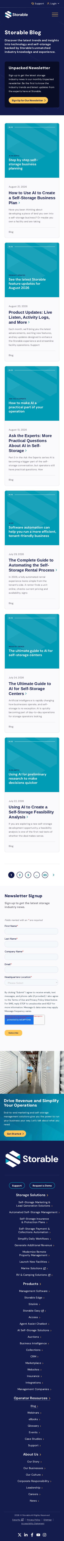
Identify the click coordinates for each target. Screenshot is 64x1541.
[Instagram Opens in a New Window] (44, 1535)
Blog (33, 1406)
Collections (33, 1349)
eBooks (33, 1419)
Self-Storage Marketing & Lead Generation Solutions (33, 1204)
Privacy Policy (33, 1520)
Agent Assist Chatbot (33, 1323)
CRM (33, 1356)
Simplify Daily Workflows (33, 1238)
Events (33, 1432)
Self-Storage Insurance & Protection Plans (34, 1220)
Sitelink (33, 1304)
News (33, 1500)
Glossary (33, 1425)
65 (45, 874)
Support (39, 3)
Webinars (33, 1412)
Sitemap (47, 1520)
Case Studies (33, 1438)
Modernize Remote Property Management (33, 1253)
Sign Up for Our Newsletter (27, 100)
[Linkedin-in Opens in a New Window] (26, 1535)
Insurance (33, 1376)
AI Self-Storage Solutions (33, 1330)
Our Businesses (33, 1468)
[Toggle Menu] (55, 14)
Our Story (33, 1461)
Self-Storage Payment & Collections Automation (34, 1230)
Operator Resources (31, 1398)
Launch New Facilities (33, 1261)
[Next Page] (53, 875)
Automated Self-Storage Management (33, 1212)
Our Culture (33, 1474)
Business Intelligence (33, 1343)
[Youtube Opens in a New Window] (38, 1535)
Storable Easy (31, 1310)
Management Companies (33, 1389)
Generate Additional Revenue (33, 1245)
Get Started (14, 1133)
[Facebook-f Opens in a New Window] (32, 1535)
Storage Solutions (31, 1195)
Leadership (33, 1487)
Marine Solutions (31, 1268)
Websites (33, 1369)
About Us (30, 1454)
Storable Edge (33, 1297)
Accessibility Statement (32, 1523)
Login (53, 3)
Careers (33, 1494)
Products (30, 1284)
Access (33, 1317)
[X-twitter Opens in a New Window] (20, 1535)
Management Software (33, 1291)
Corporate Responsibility (33, 1481)
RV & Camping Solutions (31, 1274)
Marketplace (33, 1363)
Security (16, 1520)
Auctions (33, 1336)
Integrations (33, 1382)
